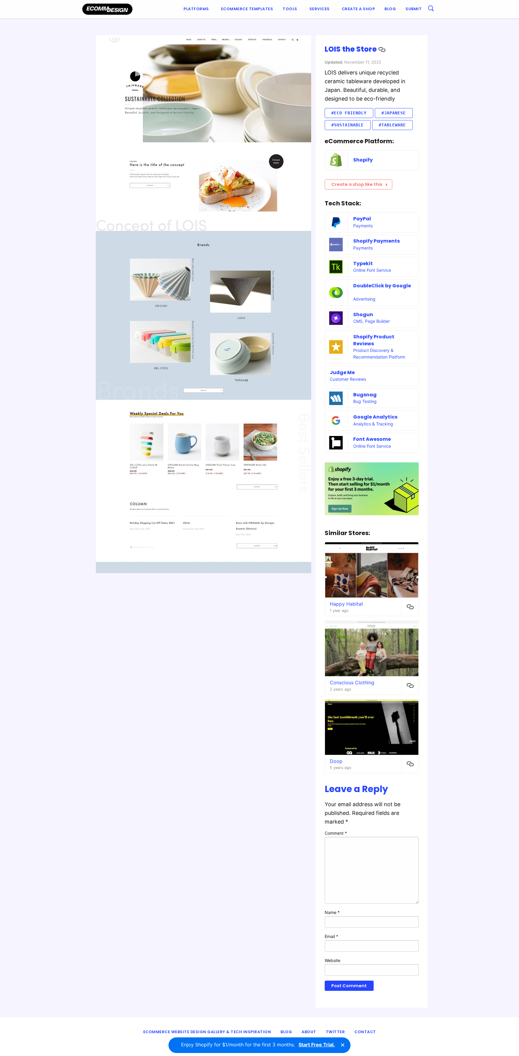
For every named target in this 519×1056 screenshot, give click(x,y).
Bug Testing (365, 401)
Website (332, 960)
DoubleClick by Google (382, 285)
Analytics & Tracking (373, 423)
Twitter (335, 1031)
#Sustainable (347, 125)
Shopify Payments (376, 241)
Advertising (364, 298)
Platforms (196, 8)
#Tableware (392, 125)
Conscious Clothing (352, 682)
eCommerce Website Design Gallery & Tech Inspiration (207, 1031)
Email (331, 936)
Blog (390, 8)
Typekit (363, 263)
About (309, 1031)
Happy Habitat (346, 604)
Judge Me (342, 372)
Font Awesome (372, 439)
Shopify (363, 159)
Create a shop (358, 8)
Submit (413, 8)
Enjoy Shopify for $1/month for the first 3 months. (258, 1045)
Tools (290, 8)
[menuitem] (197, 9)
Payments (363, 225)
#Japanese (393, 112)
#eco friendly (348, 112)
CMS (358, 321)
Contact (365, 1031)
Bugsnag (365, 394)
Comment (336, 833)
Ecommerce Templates (247, 8)
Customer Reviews (348, 379)
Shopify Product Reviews (373, 340)
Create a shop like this (356, 184)
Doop (336, 761)
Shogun (363, 314)
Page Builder (377, 321)
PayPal (362, 218)
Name (332, 912)
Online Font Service (372, 270)
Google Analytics (375, 416)
